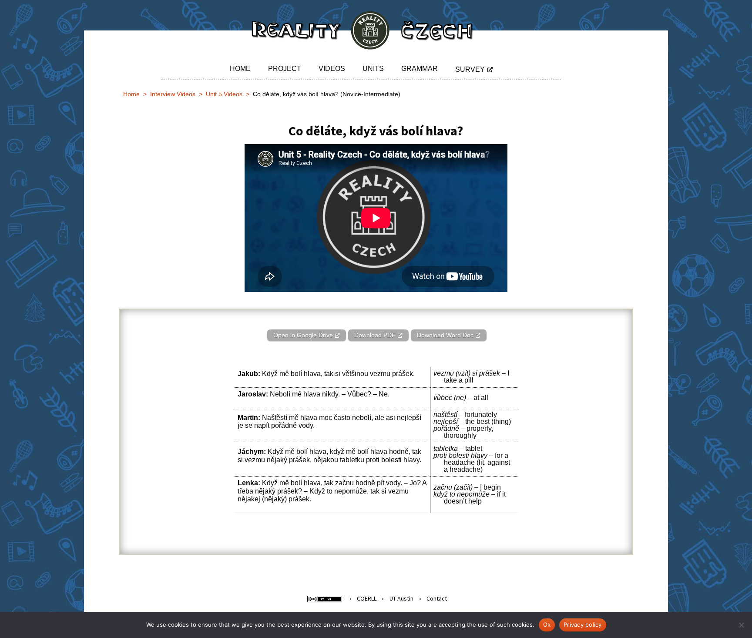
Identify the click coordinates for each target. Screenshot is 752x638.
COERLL (366, 598)
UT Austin (401, 598)
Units (373, 68)
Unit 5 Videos (224, 94)
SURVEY (470, 69)
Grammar (419, 68)
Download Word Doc (445, 335)
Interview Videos (172, 94)
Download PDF (375, 335)
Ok (547, 624)
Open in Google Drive (303, 335)
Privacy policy (583, 624)
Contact (436, 598)
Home (240, 68)
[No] (741, 625)
